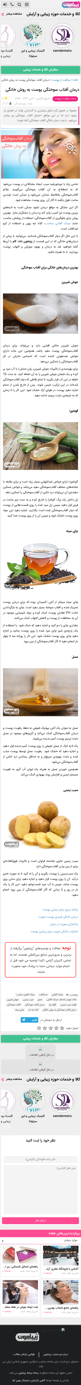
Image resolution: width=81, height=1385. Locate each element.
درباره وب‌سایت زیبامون (55, 1354)
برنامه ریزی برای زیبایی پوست (60, 909)
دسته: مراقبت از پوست (65, 99)
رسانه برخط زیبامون (28, 1373)
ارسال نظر (40, 1220)
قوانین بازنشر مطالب (23, 1354)
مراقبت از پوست (61, 80)
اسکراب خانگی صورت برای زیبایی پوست (54, 931)
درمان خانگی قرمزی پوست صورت (58, 917)
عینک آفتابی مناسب (57, 223)
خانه (76, 80)
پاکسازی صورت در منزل (64, 924)
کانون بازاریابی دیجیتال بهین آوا (28, 1380)
